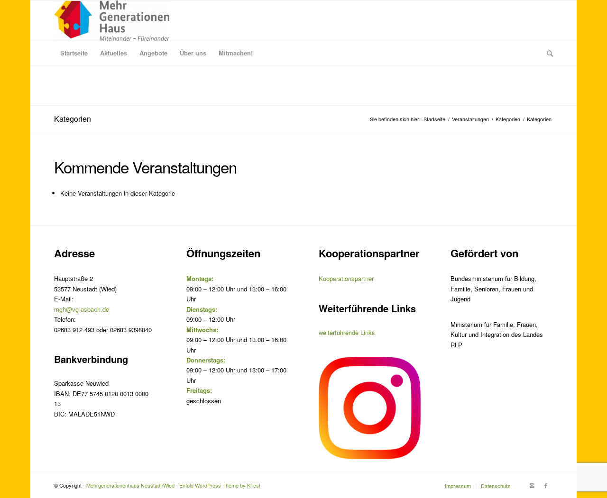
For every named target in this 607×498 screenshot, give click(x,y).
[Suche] (547, 53)
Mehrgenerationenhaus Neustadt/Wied (130, 485)
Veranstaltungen (470, 119)
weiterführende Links (347, 332)
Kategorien (72, 118)
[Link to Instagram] (531, 485)
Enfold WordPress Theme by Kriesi (219, 485)
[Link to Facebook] (546, 485)
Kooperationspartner (346, 278)
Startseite (434, 119)
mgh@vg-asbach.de (81, 309)
